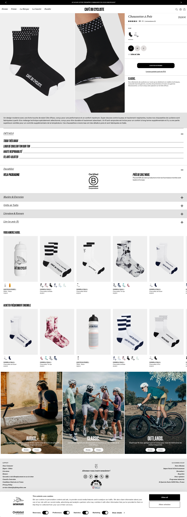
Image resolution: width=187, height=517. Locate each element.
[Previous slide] (6, 2)
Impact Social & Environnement (173, 468)
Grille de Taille (135, 54)
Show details (117, 513)
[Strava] (101, 477)
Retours (5, 474)
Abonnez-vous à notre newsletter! (96, 471)
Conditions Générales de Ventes (13, 482)
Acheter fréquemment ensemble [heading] (17, 305)
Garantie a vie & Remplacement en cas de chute (18, 476)
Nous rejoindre (179, 476)
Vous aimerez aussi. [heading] (11, 232)
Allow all (164, 497)
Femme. (36, 450)
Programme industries (177, 479)
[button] (156, 65)
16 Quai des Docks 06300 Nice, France (171, 482)
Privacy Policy (7, 485)
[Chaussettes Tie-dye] (130, 259)
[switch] (66, 512)
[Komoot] (107, 477)
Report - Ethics (7, 468)
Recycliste (181, 474)
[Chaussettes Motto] (93, 259)
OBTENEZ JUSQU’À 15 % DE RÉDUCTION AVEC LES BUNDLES (93, 2)
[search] (176, 9)
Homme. (26, 450)
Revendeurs (180, 471)
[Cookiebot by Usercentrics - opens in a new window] (18, 512)
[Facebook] (91, 477)
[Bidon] (20, 259)
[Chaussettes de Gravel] (166, 259)
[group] (20, 265)
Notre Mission (179, 466)
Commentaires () (150, 21)
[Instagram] (85, 477)
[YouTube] (96, 477)
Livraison (6, 471)
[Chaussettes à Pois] (166, 332)
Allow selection (165, 504)
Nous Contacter (8, 466)
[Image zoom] (37, 63)
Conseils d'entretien (9, 479)
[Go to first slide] (181, 2)
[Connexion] (180, 9)
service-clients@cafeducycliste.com (14, 487)
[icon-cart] (184, 9)
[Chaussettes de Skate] (57, 259)
